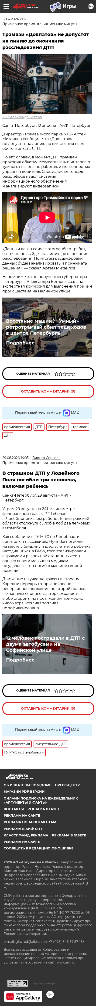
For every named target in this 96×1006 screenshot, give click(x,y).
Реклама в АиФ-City (23, 829)
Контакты (14, 809)
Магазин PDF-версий (24, 792)
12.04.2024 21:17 (14, 19)
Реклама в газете (44, 809)
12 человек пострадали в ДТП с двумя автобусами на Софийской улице (45, 644)
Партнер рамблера (44, 983)
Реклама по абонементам (30, 822)
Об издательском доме (27, 785)
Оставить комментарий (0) (48, 391)
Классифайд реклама (26, 835)
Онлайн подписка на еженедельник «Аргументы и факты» (41, 800)
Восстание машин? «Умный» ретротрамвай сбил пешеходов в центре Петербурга (46, 327)
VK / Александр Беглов (22, 117)
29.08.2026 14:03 (15, 458)
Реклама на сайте (22, 815)
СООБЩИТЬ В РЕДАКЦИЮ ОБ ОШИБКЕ (38, 848)
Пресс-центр (67, 785)
